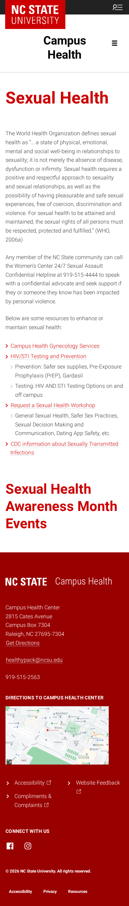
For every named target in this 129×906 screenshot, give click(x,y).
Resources (77, 891)
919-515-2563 (23, 677)
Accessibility (20, 891)
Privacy (50, 891)
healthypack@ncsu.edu (34, 660)
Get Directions (23, 643)
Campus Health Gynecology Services (55, 346)
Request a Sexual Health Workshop (53, 405)
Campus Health (64, 47)
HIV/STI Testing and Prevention (48, 356)
